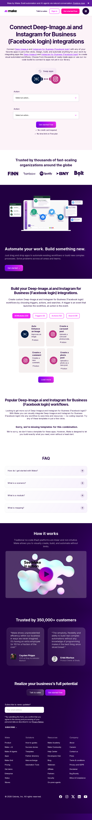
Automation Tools (32, 765)
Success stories (32, 747)
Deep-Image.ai (21, 49)
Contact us (74, 751)
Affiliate (50, 769)
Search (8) (73, 316)
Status (7, 778)
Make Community (54, 747)
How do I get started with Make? (23, 470)
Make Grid (9, 760)
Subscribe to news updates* (18, 704)
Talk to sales (41, 11)
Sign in (54, 11)
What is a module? (16, 495)
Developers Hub (54, 756)
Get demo (9, 769)
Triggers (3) (40, 316)
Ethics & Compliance (78, 778)
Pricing (7, 765)
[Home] (10, 11)
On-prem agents (54, 782)
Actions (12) (57, 316)
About (72, 743)
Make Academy (54, 743)
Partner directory (32, 756)
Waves (7, 782)
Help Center (52, 751)
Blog (49, 760)
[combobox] (15, 97)
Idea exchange (31, 760)
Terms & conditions (77, 760)
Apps (7, 756)
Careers (73, 747)
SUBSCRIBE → (11, 727)
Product (8, 743)
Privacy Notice (37, 722)
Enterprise (9, 774)
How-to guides (31, 743)
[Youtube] (85, 796)
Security (51, 778)
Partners (51, 774)
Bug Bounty (74, 774)
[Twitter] (73, 796)
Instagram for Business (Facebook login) (51, 49)
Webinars (51, 765)
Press (72, 756)
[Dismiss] (88, 3)
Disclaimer (74, 769)
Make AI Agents (11, 751)
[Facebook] (60, 796)
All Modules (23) (21, 316)
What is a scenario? (17, 483)
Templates (30, 751)
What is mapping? (16, 508)
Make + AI (9, 747)
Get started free (70, 11)
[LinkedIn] (79, 796)
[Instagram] (67, 796)
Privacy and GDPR (77, 765)
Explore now (79, 3)
